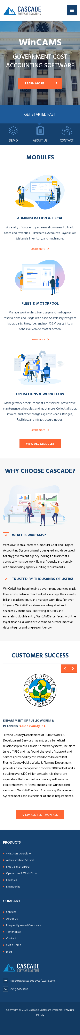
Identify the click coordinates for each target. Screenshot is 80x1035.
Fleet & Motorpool (40, 303)
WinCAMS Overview (18, 853)
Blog (9, 951)
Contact (11, 938)
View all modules (40, 443)
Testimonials (13, 931)
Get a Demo (13, 945)
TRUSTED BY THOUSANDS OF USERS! (42, 578)
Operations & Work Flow (40, 394)
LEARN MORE (34, 83)
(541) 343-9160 (19, 989)
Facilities (11, 880)
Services (11, 912)
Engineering (13, 886)
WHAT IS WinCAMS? (29, 535)
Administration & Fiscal (40, 218)
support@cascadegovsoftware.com (32, 980)
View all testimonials (40, 814)
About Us (12, 918)
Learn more (38, 248)
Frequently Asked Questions (23, 925)
